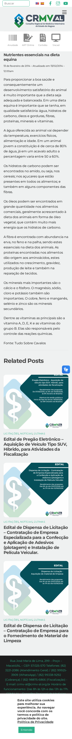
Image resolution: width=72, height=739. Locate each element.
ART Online (28, 45)
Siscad (56, 45)
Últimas (39, 433)
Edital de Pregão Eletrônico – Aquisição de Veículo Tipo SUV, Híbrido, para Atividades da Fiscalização (35, 447)
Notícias (26, 433)
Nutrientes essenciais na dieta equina (32, 57)
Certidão (42, 45)
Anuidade (13, 45)
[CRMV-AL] (39, 26)
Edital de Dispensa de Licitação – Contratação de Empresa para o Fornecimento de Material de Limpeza (36, 633)
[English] (37, 3)
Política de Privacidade (35, 722)
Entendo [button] (26, 729)
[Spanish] (42, 3)
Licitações (11, 433)
